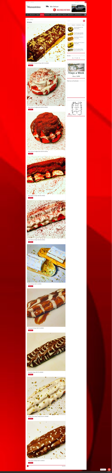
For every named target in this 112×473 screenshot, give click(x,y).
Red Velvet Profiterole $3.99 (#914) (38, 151)
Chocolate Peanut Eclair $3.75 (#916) (38, 63)
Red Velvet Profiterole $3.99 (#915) (38, 107)
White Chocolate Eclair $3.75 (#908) (38, 416)
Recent (69, 25)
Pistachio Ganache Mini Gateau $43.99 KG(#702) (78, 33)
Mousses (64, 14)
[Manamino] (33, 6)
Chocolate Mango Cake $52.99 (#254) (78, 28)
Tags (83, 25)
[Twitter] (77, 2)
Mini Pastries (70, 14)
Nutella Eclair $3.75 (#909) (35, 372)
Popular (73, 25)
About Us (27, 2)
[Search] (86, 2)
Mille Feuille (53, 14)
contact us (32, 2)
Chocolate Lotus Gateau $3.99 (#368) (78, 38)
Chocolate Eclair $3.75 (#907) (36, 460)
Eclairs (41, 14)
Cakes (37, 14)
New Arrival (32, 14)
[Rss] (75, 2)
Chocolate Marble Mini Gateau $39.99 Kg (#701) (78, 50)
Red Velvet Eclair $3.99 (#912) (36, 240)
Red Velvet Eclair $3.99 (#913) (36, 195)
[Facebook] (76, 2)
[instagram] (78, 2)
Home (27, 14)
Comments (78, 25)
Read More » (30, 65)
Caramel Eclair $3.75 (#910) (36, 328)
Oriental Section (78, 14)
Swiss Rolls (47, 14)
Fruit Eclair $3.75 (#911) (34, 284)
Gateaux (59, 14)
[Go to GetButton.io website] (109, 471)
